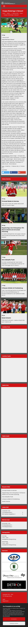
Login (4, 599)
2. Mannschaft (14, 13)
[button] (5, 172)
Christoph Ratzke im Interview (10, 201)
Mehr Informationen (6, 615)
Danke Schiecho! (6, 318)
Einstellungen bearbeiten (14, 623)
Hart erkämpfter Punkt (8, 260)
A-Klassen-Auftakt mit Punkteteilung (12, 288)
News (21, 13)
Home (4, 13)
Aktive (8, 13)
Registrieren (5, 601)
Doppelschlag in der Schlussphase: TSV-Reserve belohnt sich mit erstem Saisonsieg (13, 229)
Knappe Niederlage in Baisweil (11, 15)
